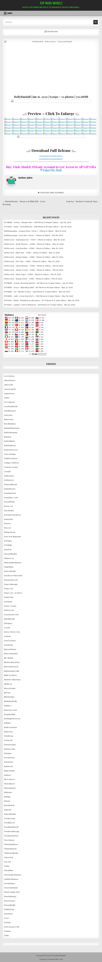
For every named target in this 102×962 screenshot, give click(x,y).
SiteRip (7, 797)
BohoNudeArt (10, 445)
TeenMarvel (9, 823)
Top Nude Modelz (51, 3)
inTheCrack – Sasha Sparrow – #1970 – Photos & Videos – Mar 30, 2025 (34, 240)
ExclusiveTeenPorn (12, 515)
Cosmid (7, 472)
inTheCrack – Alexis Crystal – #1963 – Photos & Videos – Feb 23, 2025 (33, 270)
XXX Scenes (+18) (11, 927)
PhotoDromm (10, 745)
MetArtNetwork (11, 667)
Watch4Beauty (10, 896)
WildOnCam (9, 909)
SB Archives (9, 779)
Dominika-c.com (11, 498)
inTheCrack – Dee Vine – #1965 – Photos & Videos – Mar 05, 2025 (32, 261)
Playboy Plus (9, 749)
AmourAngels (10, 389)
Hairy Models (10, 571)
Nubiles (7, 723)
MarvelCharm (10, 649)
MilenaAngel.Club (11, 671)
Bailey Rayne (49, 192)
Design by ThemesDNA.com (51, 959)
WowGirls (8, 914)
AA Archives (9, 376)
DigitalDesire (10, 489)
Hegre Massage (11, 584)
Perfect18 (8, 740)
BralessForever (11, 450)
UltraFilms (8, 870)
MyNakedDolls (10, 701)
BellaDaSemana (10, 433)
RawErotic (8, 766)
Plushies (7, 753)
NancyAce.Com (10, 710)
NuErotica (8, 732)
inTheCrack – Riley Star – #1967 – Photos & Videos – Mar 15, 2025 (32, 253)
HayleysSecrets (11, 580)
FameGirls (8, 519)
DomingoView (10, 493)
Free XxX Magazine (12, 537)
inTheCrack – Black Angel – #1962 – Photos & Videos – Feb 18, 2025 (32, 274)
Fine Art (7, 528)
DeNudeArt (9, 480)
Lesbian (7, 636)
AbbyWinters (10, 380)
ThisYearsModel (11, 853)
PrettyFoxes (9, 758)
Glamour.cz (9, 558)
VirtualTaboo (9, 884)
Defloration (9, 476)
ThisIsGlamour (10, 849)
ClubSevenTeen (10, 458)
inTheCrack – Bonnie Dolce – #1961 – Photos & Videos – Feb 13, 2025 (33, 279)
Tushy (6, 866)
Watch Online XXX (12, 892)
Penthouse (8, 736)
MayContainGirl (11, 654)
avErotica (8, 415)
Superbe (8, 810)
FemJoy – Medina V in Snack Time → (82, 202)
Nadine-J (8, 706)
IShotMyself (9, 619)
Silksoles (8, 792)
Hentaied (8, 602)
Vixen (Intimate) (11, 888)
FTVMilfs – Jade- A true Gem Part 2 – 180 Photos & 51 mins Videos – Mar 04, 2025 (38, 296)
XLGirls (7, 923)
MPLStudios (9, 697)
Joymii (7, 628)
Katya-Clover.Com (12, 632)
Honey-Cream (10, 606)
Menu (9, 13)
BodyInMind (9, 441)
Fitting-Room (9, 532)
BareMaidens (10, 424)
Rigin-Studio (9, 771)
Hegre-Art (8, 589)
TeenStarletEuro (11, 836)
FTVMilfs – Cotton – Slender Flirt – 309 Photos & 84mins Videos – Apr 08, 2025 (37, 222)
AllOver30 (8, 385)
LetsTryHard (9, 641)
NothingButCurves (12, 719)
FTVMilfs (8, 545)
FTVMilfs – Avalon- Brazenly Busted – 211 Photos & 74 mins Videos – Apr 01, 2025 (38, 283)
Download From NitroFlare (51, 156)
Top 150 (7, 862)
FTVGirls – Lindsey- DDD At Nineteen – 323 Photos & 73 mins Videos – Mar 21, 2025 (39, 305)
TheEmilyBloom (11, 844)
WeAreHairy (9, 901)
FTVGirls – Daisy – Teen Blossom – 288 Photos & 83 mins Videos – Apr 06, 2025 (38, 227)
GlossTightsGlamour (13, 563)
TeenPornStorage (11, 831)
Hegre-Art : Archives (13, 593)
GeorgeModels (10, 554)
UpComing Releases (12, 875)
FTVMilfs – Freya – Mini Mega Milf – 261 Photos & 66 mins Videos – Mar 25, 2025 (38, 287)
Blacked (7, 437)
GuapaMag (8, 567)
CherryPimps (10, 454)
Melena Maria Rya (12, 662)
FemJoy (7, 523)
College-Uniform (11, 463)
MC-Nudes (8, 658)
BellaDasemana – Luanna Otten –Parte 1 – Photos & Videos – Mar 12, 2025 (35, 231)
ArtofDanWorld (10, 406)
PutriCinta (8, 762)
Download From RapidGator (51, 159)
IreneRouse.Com (11, 615)
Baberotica (8, 419)
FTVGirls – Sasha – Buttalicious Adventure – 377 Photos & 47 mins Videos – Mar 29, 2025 (41, 300)
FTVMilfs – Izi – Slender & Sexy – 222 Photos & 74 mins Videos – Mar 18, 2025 (37, 292)
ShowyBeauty (10, 788)
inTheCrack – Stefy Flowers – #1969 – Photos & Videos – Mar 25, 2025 (34, 244)
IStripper (8, 623)
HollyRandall (59, 192)
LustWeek (8, 645)
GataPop (7, 550)
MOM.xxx (8, 684)
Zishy (6, 935)
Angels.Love (9, 394)
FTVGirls (8, 541)
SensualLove (9, 784)
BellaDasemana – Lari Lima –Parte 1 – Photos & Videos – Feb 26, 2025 (33, 235)
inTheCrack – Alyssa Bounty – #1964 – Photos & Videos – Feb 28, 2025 (33, 266)
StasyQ (7, 801)
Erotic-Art (8, 506)
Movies (7, 693)
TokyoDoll (8, 857)
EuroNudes (9, 511)
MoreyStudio (9, 688)
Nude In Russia (10, 727)
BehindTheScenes (12, 428)
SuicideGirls (9, 805)
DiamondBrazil (10, 484)
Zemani (7, 931)
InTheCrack (9, 610)
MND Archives (10, 675)
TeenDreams (9, 818)
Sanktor (7, 775)
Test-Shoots (9, 840)
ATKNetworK (10, 411)
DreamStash (9, 502)
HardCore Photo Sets (13, 576)
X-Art (6, 918)
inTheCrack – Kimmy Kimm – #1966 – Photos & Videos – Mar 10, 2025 (33, 257)
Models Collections (12, 680)
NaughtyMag (9, 714)
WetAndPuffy (9, 905)
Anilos (6, 398)
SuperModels (10, 814)
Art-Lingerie (9, 402)
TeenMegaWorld (11, 827)
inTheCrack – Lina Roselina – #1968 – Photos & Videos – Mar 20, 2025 (33, 248)
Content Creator (11, 467)
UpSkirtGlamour (11, 879)
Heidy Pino (9, 597)
